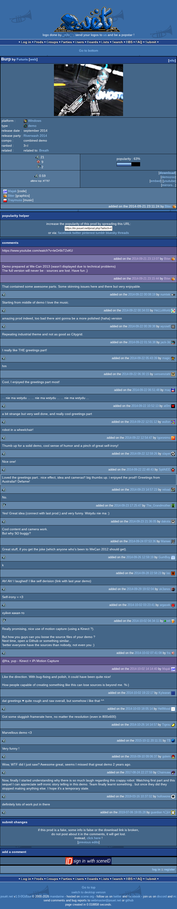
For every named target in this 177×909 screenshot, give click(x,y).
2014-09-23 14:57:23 (143, 489)
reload (166, 489)
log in (156, 869)
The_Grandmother (158, 505)
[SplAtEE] (173, 469)
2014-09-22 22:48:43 (140, 469)
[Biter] (5, 195)
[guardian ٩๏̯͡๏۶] (173, 812)
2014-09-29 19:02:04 (140, 589)
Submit (150, 42)
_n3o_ (67, 35)
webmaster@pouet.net (106, 900)
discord (162, 896)
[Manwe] (173, 541)
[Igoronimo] (173, 437)
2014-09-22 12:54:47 (138, 437)
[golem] (173, 756)
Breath (44, 150)
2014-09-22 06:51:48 (145, 390)
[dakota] (173, 521)
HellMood (164, 708)
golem (166, 756)
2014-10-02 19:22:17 (139, 692)
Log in (26, 42)
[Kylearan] (173, 692)
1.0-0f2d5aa (23, 896)
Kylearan (164, 692)
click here (94, 838)
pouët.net (6, 896)
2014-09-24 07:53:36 (142, 541)
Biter (11, 195)
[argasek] (173, 605)
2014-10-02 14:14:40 (143, 669)
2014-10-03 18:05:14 (139, 708)
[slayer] (173, 453)
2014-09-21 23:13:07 (145, 258)
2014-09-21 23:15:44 (145, 278)
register (169, 869)
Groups (52, 42)
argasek (165, 605)
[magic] (173, 358)
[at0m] (173, 406)
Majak (12, 191)
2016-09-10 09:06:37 (143, 756)
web (33, 59)
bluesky (111, 233)
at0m (167, 406)
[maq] (173, 390)
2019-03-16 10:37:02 (138, 796)
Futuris (22, 59)
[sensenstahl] (173, 374)
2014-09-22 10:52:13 (145, 406)
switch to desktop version (88, 892)
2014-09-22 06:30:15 (135, 374)
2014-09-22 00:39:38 (141, 326)
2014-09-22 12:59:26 (143, 453)
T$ (168, 740)
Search (117, 42)
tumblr (100, 233)
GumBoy (164, 557)
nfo (172, 60)
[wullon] (173, 421)
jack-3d (165, 342)
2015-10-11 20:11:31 (148, 740)
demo (30, 126)
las (168, 573)
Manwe (165, 541)
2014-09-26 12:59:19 (139, 557)
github (129, 900)
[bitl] (173, 621)
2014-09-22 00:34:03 (135, 310)
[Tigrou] (173, 724)
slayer (166, 453)
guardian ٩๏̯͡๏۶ (160, 812)
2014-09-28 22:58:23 (147, 573)
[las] (173, 573)
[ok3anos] (173, 589)
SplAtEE (164, 469)
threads (123, 233)
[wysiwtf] (173, 326)
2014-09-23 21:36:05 (142, 521)
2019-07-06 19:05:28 (132, 812)
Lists (105, 42)
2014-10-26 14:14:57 (143, 724)
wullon (166, 421)
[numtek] (173, 294)
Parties (66, 42)
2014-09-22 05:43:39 (143, 358)
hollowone (163, 796)
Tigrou (166, 724)
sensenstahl (162, 374)
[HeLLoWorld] (173, 310)
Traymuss (15, 200)
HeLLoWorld (162, 310)
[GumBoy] (173, 557)
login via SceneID (96, 861)
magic (166, 358)
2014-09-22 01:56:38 (142, 342)
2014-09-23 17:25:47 (127, 505)
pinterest (88, 233)
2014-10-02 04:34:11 (145, 621)
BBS (129, 42)
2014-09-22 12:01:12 (143, 421)
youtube (169, 181)
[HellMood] (173, 708)
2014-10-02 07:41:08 (148, 653)
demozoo (168, 177)
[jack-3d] (173, 342)
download (167, 173)
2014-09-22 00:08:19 (141, 294)
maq (167, 390)
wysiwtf (165, 326)
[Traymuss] (5, 200)
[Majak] (5, 191)
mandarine (57, 896)
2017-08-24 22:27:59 (138, 772)
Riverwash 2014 (35, 135)
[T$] (173, 740)
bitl (168, 621)
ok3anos (164, 589)
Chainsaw (163, 772)
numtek (165, 294)
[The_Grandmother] (173, 505)
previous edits (88, 842)
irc (175, 896)
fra (168, 653)
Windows (32, 120)
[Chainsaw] (173, 772)
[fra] (173, 653)
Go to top (88, 887)
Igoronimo (163, 437)
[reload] (173, 489)
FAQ (139, 42)
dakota (165, 521)
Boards (92, 42)
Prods (38, 42)
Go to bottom (88, 50)
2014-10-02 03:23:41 (141, 605)
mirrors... (168, 185)
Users (79, 42)
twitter (76, 233)
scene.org (87, 896)
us (105, 35)
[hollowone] (173, 796)
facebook (64, 233)
